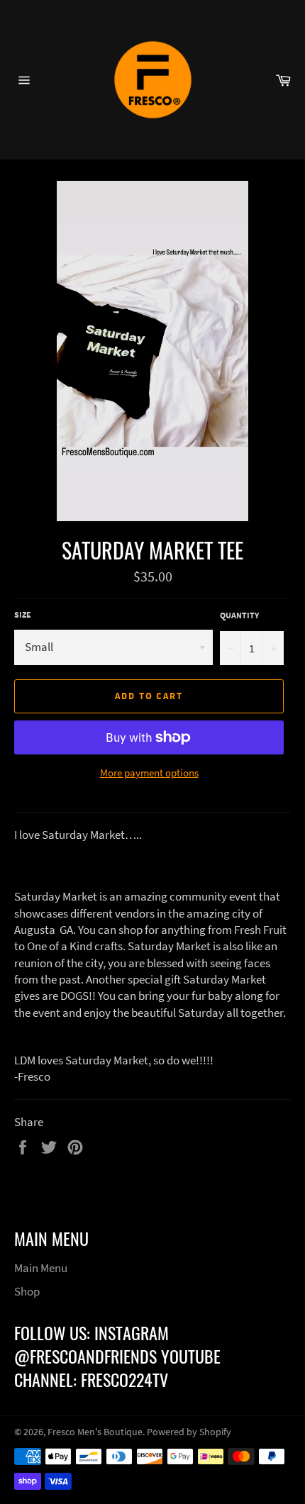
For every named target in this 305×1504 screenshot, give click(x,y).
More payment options (149, 772)
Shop (27, 1291)
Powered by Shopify (189, 1432)
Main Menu (40, 1268)
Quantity (239, 615)
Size (22, 614)
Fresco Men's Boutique (95, 1432)
